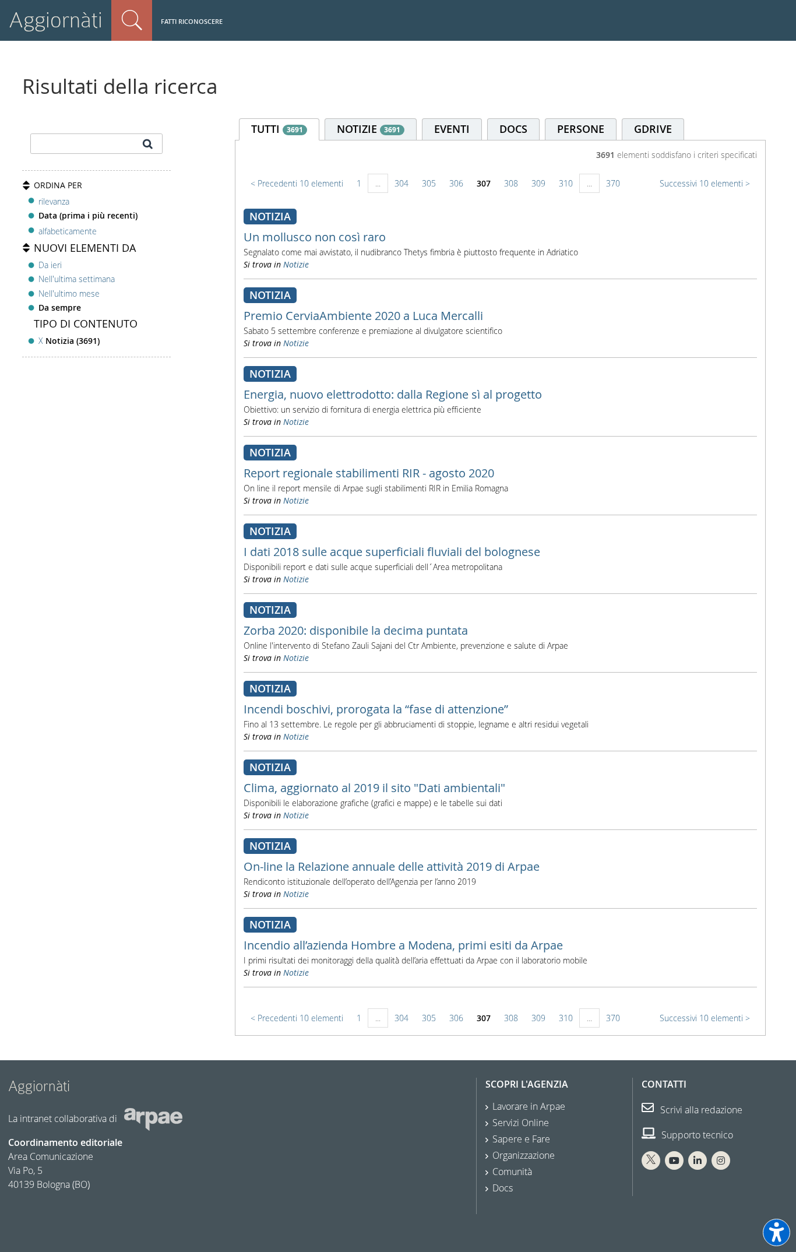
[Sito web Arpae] (153, 1118)
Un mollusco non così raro (315, 237)
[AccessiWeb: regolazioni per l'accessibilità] (776, 1232)
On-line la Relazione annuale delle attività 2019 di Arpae (392, 866)
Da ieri (50, 264)
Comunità (512, 1171)
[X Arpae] (651, 1160)
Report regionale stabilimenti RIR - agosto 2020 (369, 473)
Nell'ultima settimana (76, 278)
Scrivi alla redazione (700, 1109)
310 (566, 183)
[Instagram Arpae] (721, 1160)
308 (511, 183)
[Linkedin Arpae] (697, 1160)
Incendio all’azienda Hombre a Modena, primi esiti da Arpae (403, 945)
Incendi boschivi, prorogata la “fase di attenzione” (376, 709)
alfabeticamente (67, 231)
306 (456, 183)
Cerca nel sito (131, 20)
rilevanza (53, 201)
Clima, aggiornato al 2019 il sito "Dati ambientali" (374, 788)
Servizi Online (520, 1122)
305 (429, 183)
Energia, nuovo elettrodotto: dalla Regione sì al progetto (393, 394)
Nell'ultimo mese (69, 293)
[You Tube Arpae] (674, 1160)
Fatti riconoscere (192, 21)
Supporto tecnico (696, 1134)
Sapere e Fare (521, 1139)
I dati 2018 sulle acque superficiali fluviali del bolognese (392, 552)
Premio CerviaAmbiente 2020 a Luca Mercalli (363, 315)
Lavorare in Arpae (528, 1106)
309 (538, 183)
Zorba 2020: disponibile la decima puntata (356, 630)
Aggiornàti (56, 20)
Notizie (296, 264)
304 (401, 183)
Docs (502, 1187)
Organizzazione (523, 1155)
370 (613, 183)
